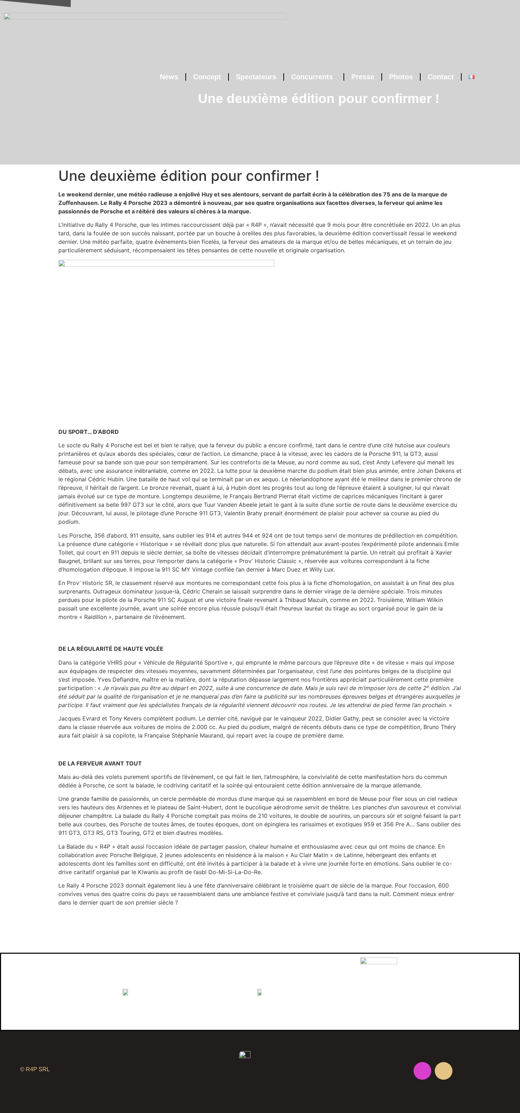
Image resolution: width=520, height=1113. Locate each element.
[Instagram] (422, 1071)
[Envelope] (443, 1071)
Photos (401, 77)
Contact (441, 77)
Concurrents (312, 77)
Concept (207, 77)
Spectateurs (256, 77)
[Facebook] (401, 1071)
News (169, 77)
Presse (362, 77)
